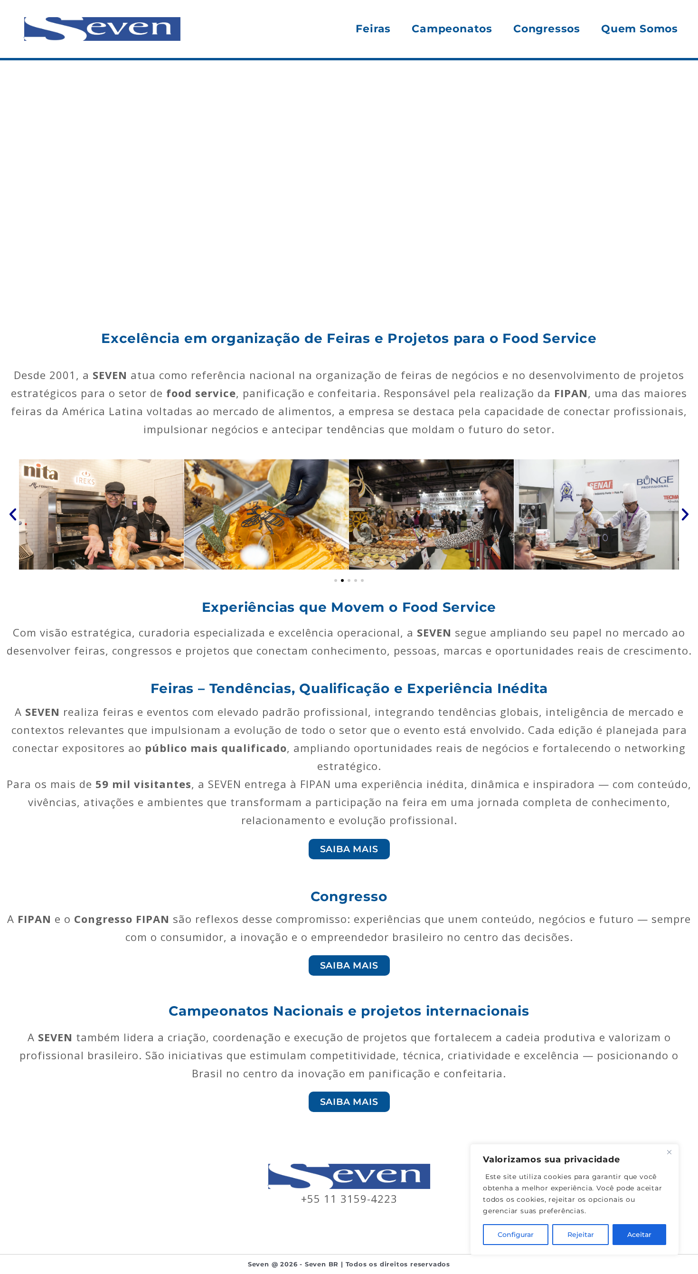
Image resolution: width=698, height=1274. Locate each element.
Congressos (546, 28)
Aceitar (639, 1234)
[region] (574, 1199)
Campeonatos (452, 28)
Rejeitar (580, 1234)
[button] (13, 514)
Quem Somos (639, 28)
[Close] (669, 1152)
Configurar (516, 1234)
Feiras (373, 28)
